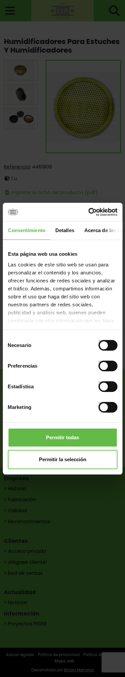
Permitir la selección (62, 459)
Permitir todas (62, 437)
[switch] (101, 363)
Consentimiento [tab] (26, 230)
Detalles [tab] (64, 230)
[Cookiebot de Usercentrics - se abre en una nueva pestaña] (89, 212)
